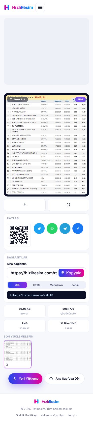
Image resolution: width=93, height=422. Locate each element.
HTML (36, 284)
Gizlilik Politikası (26, 415)
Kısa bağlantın (17, 264)
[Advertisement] (46, 51)
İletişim (72, 415)
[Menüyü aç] (40, 7)
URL (17, 284)
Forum (75, 284)
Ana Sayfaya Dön (68, 378)
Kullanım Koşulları (52, 415)
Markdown (56, 284)
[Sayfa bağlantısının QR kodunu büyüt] (19, 235)
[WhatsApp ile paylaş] (52, 228)
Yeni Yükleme (28, 378)
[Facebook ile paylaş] (77, 228)
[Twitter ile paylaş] (39, 228)
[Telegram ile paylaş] (65, 228)
